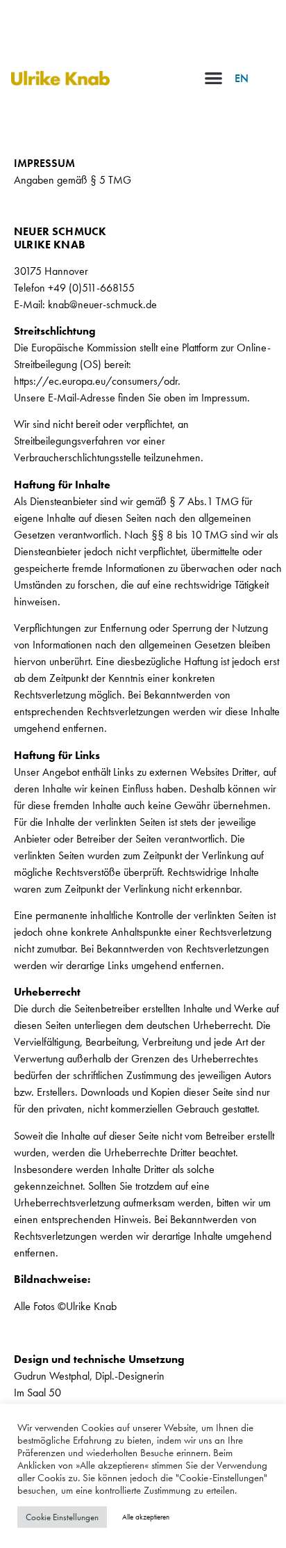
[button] (213, 77)
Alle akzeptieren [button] (145, 1517)
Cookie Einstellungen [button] (62, 1517)
